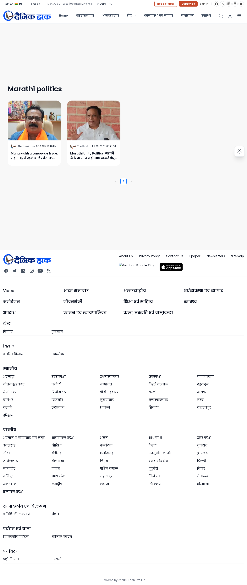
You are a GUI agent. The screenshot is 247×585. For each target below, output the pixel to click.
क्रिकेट (8, 331)
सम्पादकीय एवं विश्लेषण (24, 506)
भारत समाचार (84, 15)
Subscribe (188, 4)
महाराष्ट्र (106, 476)
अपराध (9, 312)
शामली (105, 407)
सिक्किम (155, 484)
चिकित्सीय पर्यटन (16, 537)
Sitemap (237, 256)
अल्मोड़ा (8, 376)
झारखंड (202, 453)
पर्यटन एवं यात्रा (17, 528)
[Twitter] (15, 271)
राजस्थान (10, 484)
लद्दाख (104, 484)
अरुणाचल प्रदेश (63, 438)
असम (104, 438)
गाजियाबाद (205, 376)
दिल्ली (201, 461)
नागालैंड (9, 468)
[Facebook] (216, 4)
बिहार (201, 468)
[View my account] (230, 15)
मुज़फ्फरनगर (158, 400)
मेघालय (202, 476)
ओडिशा (57, 445)
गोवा (6, 453)
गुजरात (202, 445)
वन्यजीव (58, 559)
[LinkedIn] (229, 4)
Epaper (194, 256)
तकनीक (58, 354)
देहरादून (203, 384)
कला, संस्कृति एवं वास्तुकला (148, 312)
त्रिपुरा (104, 461)
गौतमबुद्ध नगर (14, 384)
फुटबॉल (57, 331)
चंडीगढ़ (57, 453)
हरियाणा (203, 484)
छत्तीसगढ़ (106, 453)
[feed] (49, 271)
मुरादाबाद (107, 400)
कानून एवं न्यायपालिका (85, 312)
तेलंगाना (58, 461)
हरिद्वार (8, 415)
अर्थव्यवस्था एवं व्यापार (158, 15)
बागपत (202, 392)
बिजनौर (57, 400)
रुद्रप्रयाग (58, 407)
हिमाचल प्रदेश (13, 491)
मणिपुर (8, 476)
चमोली (56, 384)
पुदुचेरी (153, 468)
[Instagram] (235, 4)
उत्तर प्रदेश (204, 438)
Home (63, 15)
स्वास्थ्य (190, 301)
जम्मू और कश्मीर (161, 453)
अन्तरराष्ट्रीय (110, 15)
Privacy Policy (149, 256)
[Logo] (27, 15)
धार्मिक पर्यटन (62, 537)
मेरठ (200, 400)
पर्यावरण (11, 551)
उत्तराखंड (9, 445)
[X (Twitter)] (222, 4)
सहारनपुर (204, 407)
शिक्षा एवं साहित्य (138, 301)
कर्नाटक (106, 445)
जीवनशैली (72, 301)
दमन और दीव (158, 461)
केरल (152, 445)
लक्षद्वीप (57, 484)
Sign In (204, 3)
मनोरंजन (187, 15)
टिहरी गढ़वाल (158, 384)
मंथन (55, 514)
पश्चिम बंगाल (109, 468)
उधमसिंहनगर (109, 376)
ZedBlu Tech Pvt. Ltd (131, 580)
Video (8, 290)
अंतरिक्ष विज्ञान (13, 354)
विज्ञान (9, 346)
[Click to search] (220, 15)
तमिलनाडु (10, 461)
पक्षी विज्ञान (11, 559)
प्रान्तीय (9, 429)
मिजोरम (154, 476)
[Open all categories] (239, 15)
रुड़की (7, 407)
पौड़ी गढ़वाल (109, 392)
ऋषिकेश (155, 376)
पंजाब (56, 468)
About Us (126, 256)
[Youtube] (40, 271)
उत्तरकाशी (59, 376)
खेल (129, 15)
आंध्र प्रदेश (155, 438)
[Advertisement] (119, 50)
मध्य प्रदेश (58, 476)
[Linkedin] (23, 271)
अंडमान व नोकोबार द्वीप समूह (24, 438)
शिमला (154, 407)
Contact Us (174, 256)
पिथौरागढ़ (59, 392)
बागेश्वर (8, 400)
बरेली (152, 392)
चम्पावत (106, 384)
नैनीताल (9, 392)
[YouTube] (241, 4)
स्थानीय (10, 368)
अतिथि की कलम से (17, 514)
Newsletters (216, 256)
